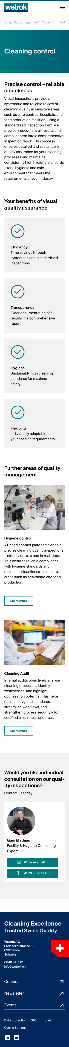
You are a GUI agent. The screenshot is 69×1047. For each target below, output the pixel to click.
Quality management (23, 22)
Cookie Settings (15, 1028)
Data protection (15, 1020)
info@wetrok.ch (15, 967)
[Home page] (16, 7)
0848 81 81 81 (13, 962)
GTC (33, 1020)
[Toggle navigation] (62, 7)
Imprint (46, 1020)
